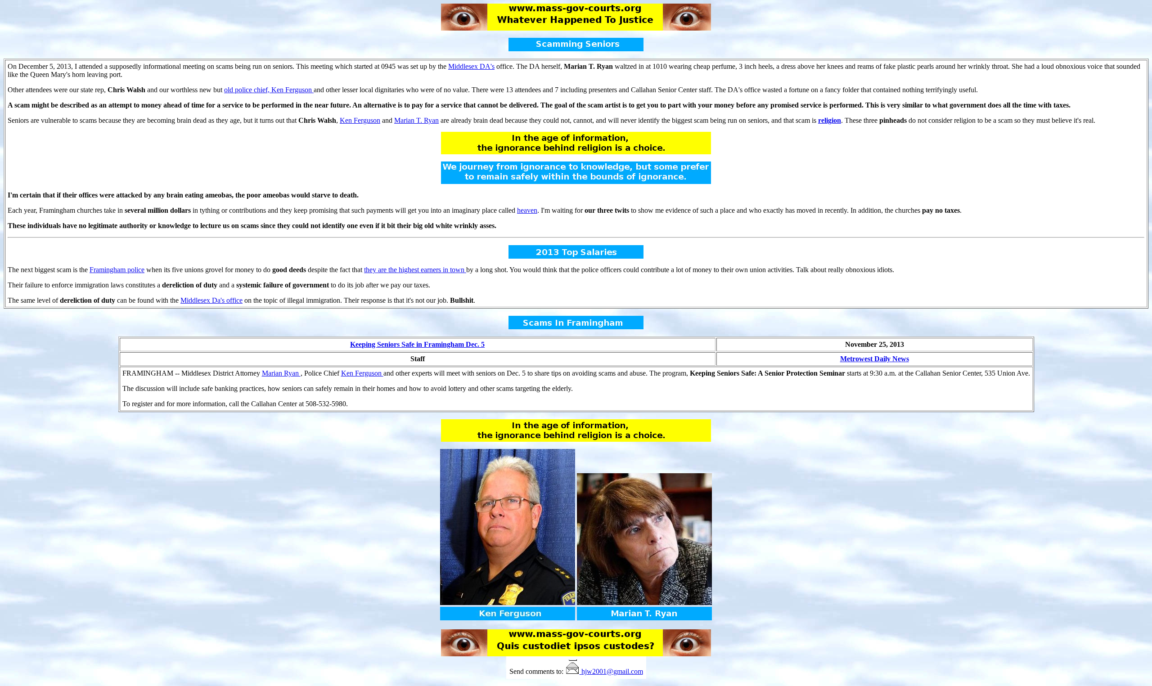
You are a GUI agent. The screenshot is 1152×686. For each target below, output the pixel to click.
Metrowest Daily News (874, 359)
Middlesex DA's (471, 66)
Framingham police (117, 270)
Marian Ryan (281, 373)
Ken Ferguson (360, 120)
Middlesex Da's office (211, 300)
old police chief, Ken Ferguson (269, 90)
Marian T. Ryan (416, 120)
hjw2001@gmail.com (612, 671)
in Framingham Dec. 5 (417, 344)
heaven (527, 210)
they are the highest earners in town (415, 270)
